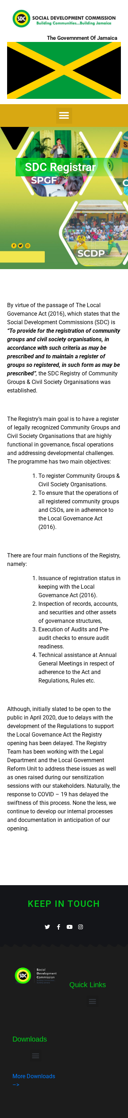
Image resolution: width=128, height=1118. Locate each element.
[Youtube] (69, 927)
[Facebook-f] (58, 927)
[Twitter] (47, 927)
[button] (64, 116)
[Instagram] (80, 927)
